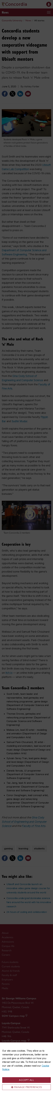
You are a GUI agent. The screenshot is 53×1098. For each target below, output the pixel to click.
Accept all (26, 1080)
